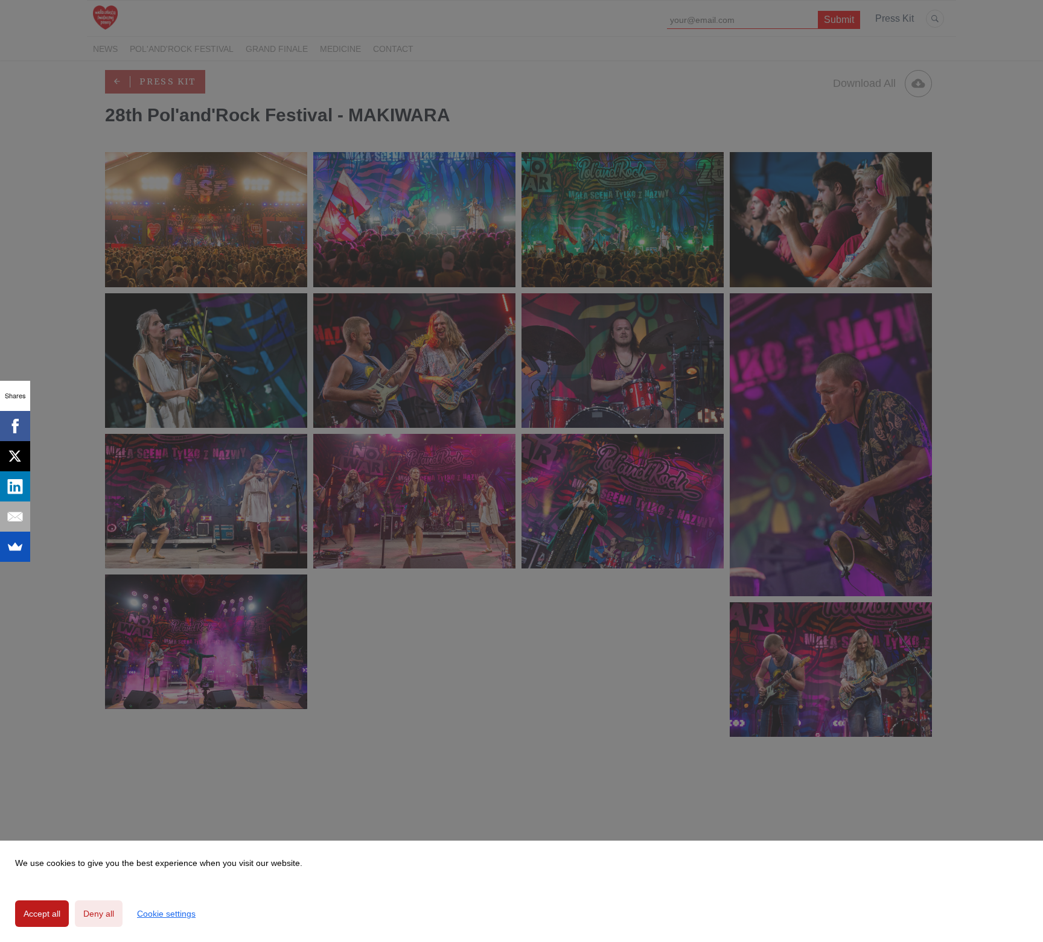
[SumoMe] (15, 547)
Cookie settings (166, 913)
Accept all (42, 913)
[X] (15, 456)
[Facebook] (15, 426)
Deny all (98, 913)
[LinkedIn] (15, 486)
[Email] (15, 516)
